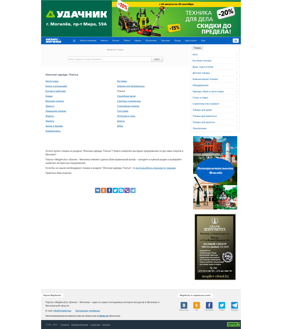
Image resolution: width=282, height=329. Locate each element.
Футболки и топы (126, 116)
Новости (104, 40)
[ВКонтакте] (97, 190)
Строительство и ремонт (206, 104)
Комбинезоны (53, 131)
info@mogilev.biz (62, 310)
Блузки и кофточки (56, 91)
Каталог (115, 40)
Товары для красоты (204, 122)
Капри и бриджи (54, 126)
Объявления (150, 40)
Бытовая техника (202, 60)
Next (239, 248)
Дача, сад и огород (203, 67)
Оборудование (201, 85)
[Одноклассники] (103, 190)
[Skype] (121, 190)
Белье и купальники (56, 86)
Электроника (200, 128)
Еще (203, 40)
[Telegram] (133, 190)
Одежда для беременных (131, 86)
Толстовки (122, 111)
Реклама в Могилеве (79, 325)
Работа (127, 40)
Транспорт (165, 40)
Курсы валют (191, 40)
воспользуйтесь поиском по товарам (156, 168)
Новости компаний (88, 40)
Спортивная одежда (128, 106)
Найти (157, 59)
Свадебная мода (126, 96)
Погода (177, 40)
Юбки (120, 126)
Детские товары (201, 73)
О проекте (65, 325)
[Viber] (127, 190)
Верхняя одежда (55, 101)
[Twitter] (115, 190)
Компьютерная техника (205, 79)
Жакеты (50, 116)
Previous (191, 248)
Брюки (49, 96)
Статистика (95, 325)
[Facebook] (109, 190)
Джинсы (50, 106)
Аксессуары (52, 81)
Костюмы (122, 81)
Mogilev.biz (111, 50)
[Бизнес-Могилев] (54, 40)
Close (68, 38)
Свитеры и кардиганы (129, 101)
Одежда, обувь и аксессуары (208, 91)
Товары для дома (202, 110)
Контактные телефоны (87, 310)
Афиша (138, 40)
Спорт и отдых (200, 97)
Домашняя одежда (56, 111)
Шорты (121, 121)
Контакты (106, 325)
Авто (195, 54)
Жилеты (50, 121)
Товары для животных (205, 116)
